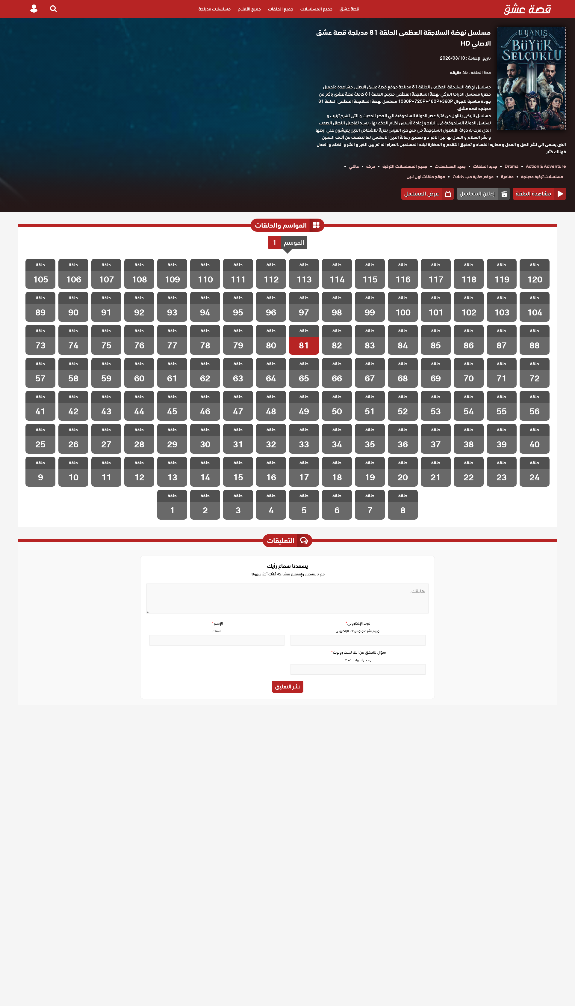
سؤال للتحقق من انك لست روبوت (358, 652)
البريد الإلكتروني (358, 623)
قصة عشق (349, 9)
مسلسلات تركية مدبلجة (542, 176)
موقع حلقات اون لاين (426, 176)
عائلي (354, 166)
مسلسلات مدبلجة (215, 9)
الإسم (217, 623)
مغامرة (507, 176)
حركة (370, 166)
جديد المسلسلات (450, 166)
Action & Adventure (546, 166)
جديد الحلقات (485, 166)
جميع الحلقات (280, 9)
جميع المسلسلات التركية (404, 166)
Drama (511, 166)
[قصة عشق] (527, 9)
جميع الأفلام (249, 9)
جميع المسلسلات (316, 9)
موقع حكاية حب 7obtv (473, 176)
